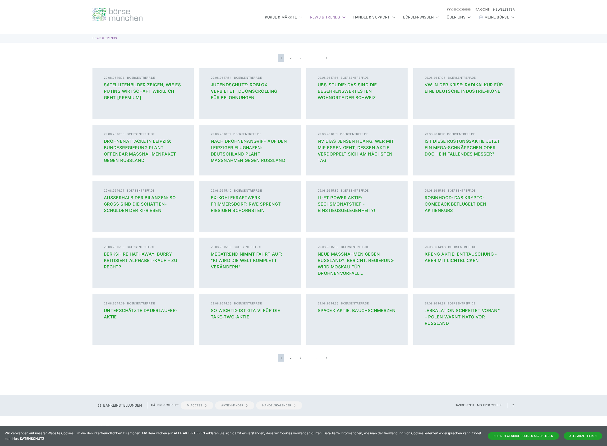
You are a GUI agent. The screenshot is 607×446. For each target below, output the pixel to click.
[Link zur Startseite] (143, 14)
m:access (194, 405)
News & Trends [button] (325, 17)
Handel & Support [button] (371, 17)
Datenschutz (32, 439)
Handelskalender (276, 405)
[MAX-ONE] (480, 9)
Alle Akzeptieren (583, 436)
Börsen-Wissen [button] (418, 17)
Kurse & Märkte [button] (281, 17)
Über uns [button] (456, 17)
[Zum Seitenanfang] (513, 405)
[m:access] (457, 9)
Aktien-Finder (232, 405)
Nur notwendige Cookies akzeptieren (523, 436)
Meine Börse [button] (496, 17)
